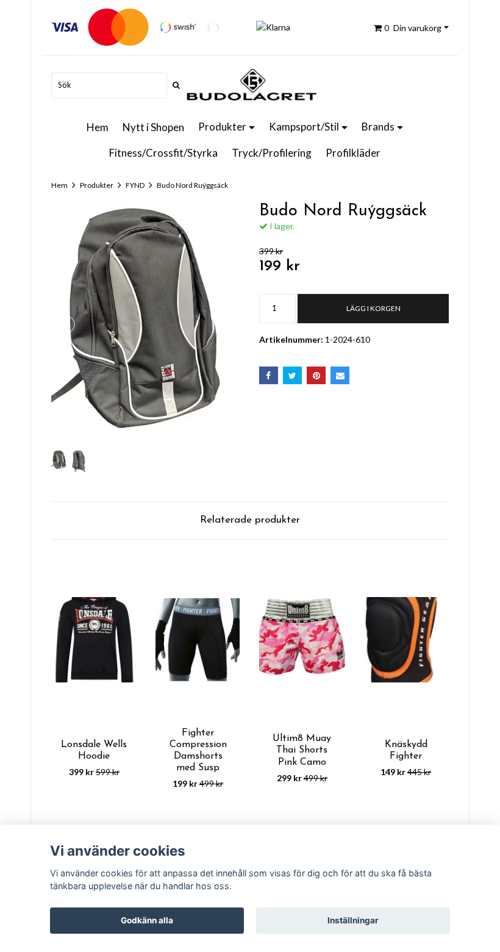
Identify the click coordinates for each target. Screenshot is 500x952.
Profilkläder (353, 152)
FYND (135, 185)
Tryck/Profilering (272, 152)
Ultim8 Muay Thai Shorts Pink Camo (302, 750)
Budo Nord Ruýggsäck (192, 185)
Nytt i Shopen (153, 127)
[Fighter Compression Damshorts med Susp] (198, 640)
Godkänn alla (147, 920)
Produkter (222, 126)
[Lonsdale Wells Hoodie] (94, 640)
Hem (98, 127)
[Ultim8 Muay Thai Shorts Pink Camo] (302, 640)
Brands (378, 126)
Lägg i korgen (373, 308)
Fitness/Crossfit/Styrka (163, 152)
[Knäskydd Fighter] (406, 640)
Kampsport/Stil (304, 126)
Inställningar (353, 920)
